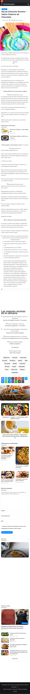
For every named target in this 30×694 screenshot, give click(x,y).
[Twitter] (6, 378)
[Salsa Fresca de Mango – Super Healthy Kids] (5, 131)
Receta (8, 366)
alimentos (7, 357)
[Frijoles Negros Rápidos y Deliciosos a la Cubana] (5, 137)
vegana (23, 369)
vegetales (15, 372)
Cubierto (12, 360)
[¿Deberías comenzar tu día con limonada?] (5, 640)
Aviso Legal (14, 689)
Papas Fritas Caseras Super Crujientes (15, 394)
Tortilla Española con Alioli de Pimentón (12, 556)
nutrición (22, 363)
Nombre (3, 510)
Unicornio (14, 369)
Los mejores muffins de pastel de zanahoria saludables (6, 457)
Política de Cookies (7, 689)
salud (14, 366)
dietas (20, 360)
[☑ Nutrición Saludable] (9, 4)
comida (5, 360)
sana (7, 369)
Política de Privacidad (22, 689)
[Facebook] (2, 378)
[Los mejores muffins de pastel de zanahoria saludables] (7, 450)
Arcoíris (15, 357)
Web (2, 521)
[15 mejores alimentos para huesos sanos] (5, 634)
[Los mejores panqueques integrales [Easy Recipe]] (5, 646)
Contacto (15, 691)
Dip (26, 360)
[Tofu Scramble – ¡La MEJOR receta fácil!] (22, 456)
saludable (22, 366)
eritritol (20, 249)
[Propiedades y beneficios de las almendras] (22, 474)
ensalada (7, 363)
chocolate (23, 357)
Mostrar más (15, 658)
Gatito (15, 363)
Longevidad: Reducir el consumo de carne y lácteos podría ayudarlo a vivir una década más (19, 652)
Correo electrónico (5, 515)
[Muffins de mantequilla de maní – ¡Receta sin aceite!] (7, 475)
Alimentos (4, 9)
